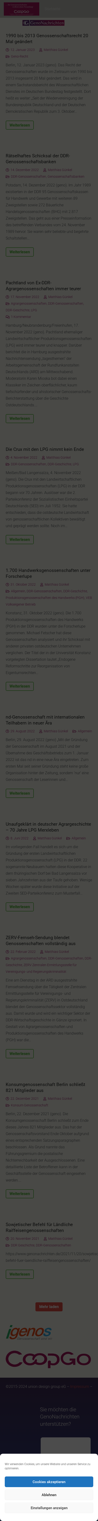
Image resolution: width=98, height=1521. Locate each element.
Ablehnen (49, 1495)
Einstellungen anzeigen (49, 1508)
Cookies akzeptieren (49, 1482)
